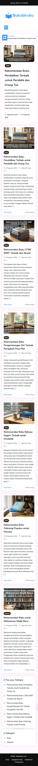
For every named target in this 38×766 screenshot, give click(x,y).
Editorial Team (12, 115)
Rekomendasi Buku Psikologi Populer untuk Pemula (16, 528)
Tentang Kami (19, 762)
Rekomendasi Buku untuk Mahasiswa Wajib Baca (17, 619)
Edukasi (7, 613)
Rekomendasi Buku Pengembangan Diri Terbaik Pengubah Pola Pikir (18, 345)
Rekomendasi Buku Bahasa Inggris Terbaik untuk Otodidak (18, 435)
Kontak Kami (29, 759)
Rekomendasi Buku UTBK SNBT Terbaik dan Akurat (17, 251)
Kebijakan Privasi (17, 759)
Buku (8, 65)
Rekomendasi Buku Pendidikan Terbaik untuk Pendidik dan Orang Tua (17, 160)
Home (7, 759)
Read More (8, 212)
